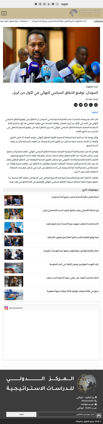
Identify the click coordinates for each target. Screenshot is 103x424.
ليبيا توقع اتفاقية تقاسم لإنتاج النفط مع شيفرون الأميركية (73, 237)
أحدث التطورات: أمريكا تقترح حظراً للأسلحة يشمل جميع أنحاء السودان (65, 21)
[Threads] (40, 4)
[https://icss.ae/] (51, 383)
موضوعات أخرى (90, 189)
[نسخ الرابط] (81, 105)
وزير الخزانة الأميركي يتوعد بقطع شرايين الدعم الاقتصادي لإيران (71, 210)
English (64, 4)
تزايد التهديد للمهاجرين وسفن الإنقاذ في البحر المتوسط (74, 264)
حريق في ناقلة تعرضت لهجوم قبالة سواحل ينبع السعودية (73, 291)
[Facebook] (53, 4)
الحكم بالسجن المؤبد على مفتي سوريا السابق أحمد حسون (72, 278)
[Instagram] (44, 4)
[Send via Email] (76, 105)
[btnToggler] (4, 13)
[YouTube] (36, 4)
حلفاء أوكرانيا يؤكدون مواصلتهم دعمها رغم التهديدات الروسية (71, 251)
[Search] (57, 4)
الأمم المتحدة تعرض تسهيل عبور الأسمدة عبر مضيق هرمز (72, 224)
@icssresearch (16, 308)
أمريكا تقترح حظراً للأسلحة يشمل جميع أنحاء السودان (75, 197)
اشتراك (21, 414)
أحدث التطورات (92, 86)
